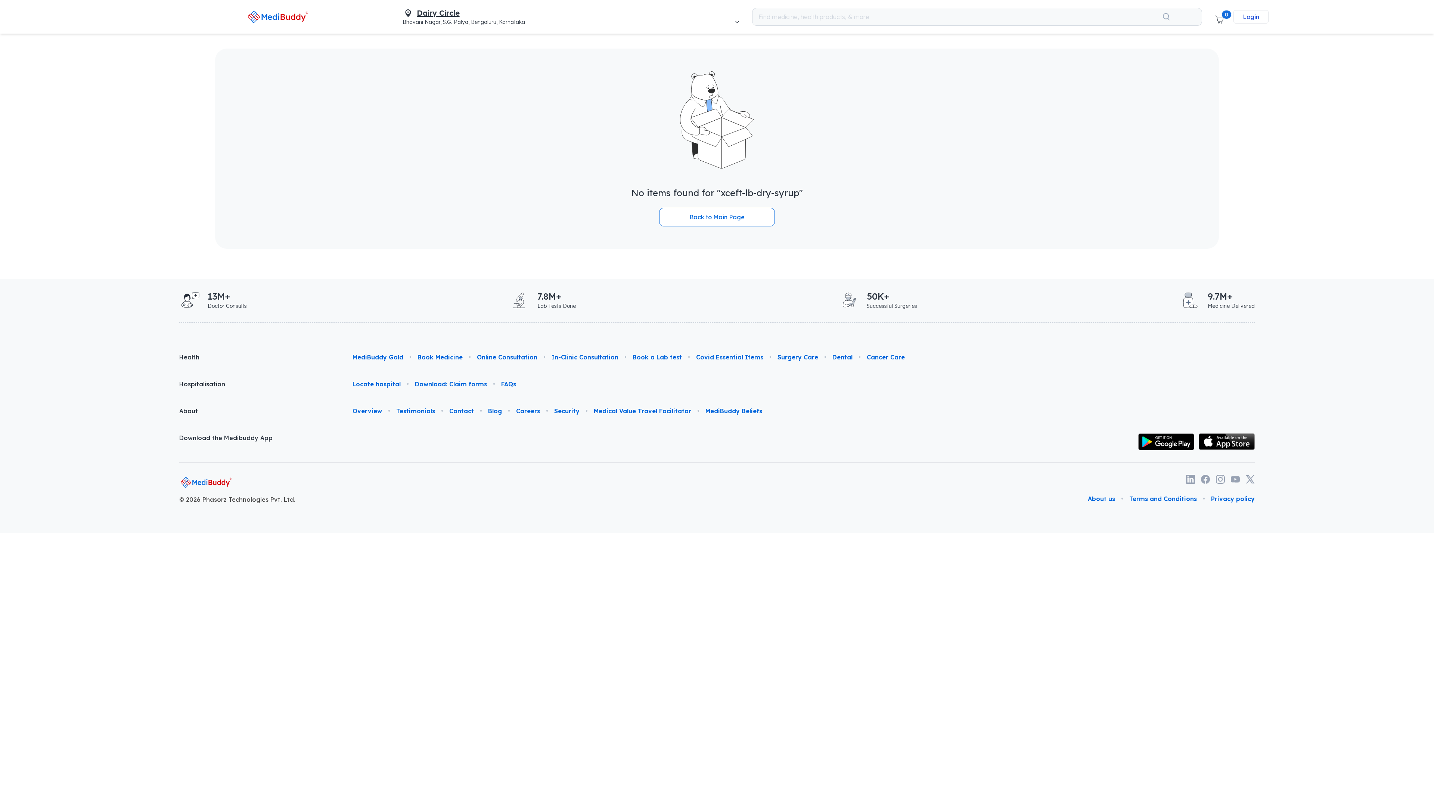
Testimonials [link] (415, 411)
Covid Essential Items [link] (729, 357)
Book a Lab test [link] (657, 357)
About (188, 411)
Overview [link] (367, 411)
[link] (278, 17)
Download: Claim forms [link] (451, 384)
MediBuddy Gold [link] (378, 357)
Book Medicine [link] (440, 357)
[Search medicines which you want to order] (1166, 16)
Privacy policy (1233, 499)
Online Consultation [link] (507, 357)
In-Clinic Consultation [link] (585, 357)
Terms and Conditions (1163, 499)
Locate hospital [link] (377, 384)
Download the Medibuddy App (226, 438)
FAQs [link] (508, 384)
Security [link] (567, 411)
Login (1251, 17)
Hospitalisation (202, 384)
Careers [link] (528, 411)
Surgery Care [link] (797, 357)
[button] (1219, 16)
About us (1101, 499)
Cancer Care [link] (886, 357)
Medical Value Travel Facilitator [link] (642, 411)
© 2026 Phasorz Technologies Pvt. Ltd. (237, 499)
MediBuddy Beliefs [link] (733, 411)
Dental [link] (842, 357)
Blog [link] (495, 411)
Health (189, 357)
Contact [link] (461, 411)
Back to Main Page (717, 217)
